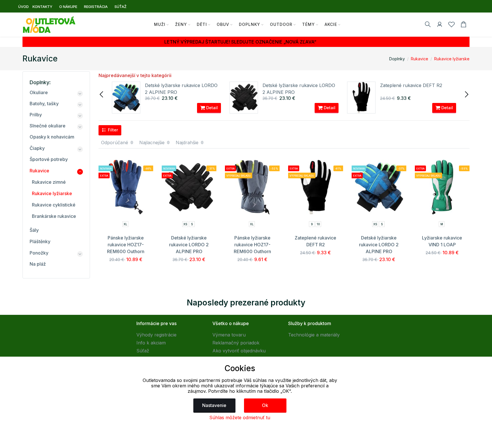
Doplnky (249, 24)
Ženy (181, 24)
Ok (265, 405)
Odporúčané (115, 142)
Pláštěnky (40, 241)
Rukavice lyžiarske (452, 58)
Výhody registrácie (156, 335)
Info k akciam (151, 343)
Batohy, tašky (44, 103)
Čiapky (37, 148)
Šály (34, 230)
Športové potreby (49, 159)
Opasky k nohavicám (52, 137)
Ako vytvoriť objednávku (239, 351)
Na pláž (38, 264)
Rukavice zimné (49, 182)
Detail (211, 107)
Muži (159, 24)
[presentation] (101, 93)
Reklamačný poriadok (235, 343)
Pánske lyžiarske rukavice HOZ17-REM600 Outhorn (125, 244)
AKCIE (331, 24)
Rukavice (419, 58)
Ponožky (39, 253)
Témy (308, 24)
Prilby (36, 114)
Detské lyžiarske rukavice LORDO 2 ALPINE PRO (189, 244)
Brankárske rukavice (54, 216)
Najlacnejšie (152, 142)
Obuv (223, 24)
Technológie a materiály (314, 335)
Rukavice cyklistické (53, 205)
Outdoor (281, 24)
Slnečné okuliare (47, 126)
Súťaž (142, 351)
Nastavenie (214, 405)
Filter (112, 129)
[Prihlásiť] (439, 25)
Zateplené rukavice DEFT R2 (411, 85)
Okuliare (39, 92)
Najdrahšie (188, 142)
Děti (202, 24)
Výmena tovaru (229, 335)
